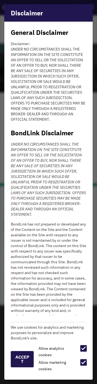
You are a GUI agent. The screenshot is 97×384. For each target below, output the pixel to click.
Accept (22, 359)
